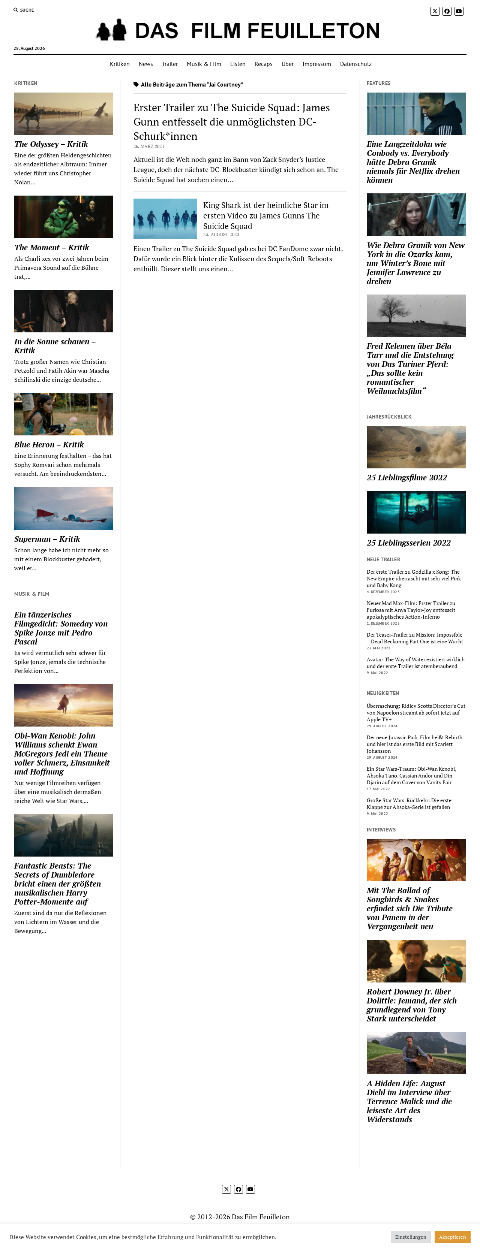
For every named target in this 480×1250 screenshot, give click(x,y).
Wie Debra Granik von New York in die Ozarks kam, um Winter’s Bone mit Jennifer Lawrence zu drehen (416, 263)
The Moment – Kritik (51, 247)
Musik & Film (204, 63)
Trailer (170, 63)
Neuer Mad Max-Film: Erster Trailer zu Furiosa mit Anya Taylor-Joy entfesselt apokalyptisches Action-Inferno (411, 610)
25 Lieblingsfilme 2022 (407, 477)
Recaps (264, 63)
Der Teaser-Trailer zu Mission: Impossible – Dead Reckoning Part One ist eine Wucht (415, 638)
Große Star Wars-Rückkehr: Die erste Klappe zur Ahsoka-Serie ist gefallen (409, 803)
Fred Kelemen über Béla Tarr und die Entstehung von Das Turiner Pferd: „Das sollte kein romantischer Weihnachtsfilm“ (410, 368)
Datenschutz (356, 63)
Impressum (317, 63)
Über (288, 63)
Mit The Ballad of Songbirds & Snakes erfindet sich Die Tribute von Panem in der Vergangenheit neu (410, 908)
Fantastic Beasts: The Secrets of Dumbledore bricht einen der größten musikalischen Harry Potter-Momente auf (57, 883)
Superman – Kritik (47, 538)
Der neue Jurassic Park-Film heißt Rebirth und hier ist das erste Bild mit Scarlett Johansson (414, 744)
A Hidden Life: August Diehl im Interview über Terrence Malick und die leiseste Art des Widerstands (409, 1101)
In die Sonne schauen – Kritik (55, 346)
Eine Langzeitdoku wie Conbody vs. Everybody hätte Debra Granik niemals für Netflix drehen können (413, 161)
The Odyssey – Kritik (51, 143)
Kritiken (120, 63)
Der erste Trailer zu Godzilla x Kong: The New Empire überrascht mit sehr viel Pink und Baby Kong (414, 578)
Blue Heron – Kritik (49, 444)
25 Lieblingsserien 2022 (409, 542)
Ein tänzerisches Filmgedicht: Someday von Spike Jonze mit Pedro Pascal (61, 628)
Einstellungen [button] (410, 1237)
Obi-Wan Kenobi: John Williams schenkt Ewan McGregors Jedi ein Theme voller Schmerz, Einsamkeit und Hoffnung (62, 753)
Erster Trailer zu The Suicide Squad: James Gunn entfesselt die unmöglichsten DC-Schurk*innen (232, 121)
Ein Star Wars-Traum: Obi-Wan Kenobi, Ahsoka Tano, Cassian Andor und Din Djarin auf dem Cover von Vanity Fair (411, 776)
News (146, 63)
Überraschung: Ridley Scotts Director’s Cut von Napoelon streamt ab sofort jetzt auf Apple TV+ (416, 713)
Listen (238, 63)
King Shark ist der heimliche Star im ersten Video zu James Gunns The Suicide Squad (265, 215)
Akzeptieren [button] (452, 1237)
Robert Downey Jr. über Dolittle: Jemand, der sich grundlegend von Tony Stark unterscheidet (412, 1005)
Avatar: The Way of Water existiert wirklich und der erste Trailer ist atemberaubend (416, 663)
